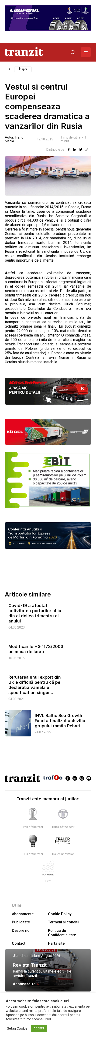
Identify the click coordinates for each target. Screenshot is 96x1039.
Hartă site (56, 943)
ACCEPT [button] (39, 1028)
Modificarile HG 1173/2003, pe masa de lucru (36, 649)
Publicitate (21, 922)
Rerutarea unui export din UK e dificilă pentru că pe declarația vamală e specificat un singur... (34, 685)
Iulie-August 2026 (47, 956)
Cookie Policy (60, 914)
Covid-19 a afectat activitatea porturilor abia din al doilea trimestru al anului (34, 613)
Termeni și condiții (63, 922)
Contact (18, 943)
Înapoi (23, 69)
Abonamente (23, 914)
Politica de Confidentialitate (62, 932)
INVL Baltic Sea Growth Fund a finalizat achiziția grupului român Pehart (60, 720)
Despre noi (21, 930)
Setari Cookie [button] (17, 1028)
